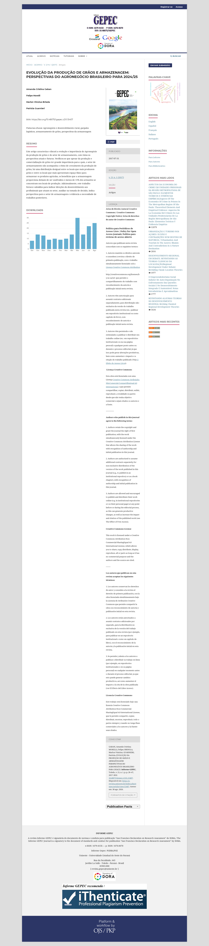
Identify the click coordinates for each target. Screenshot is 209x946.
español (152, 125)
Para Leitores (154, 157)
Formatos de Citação (122, 795)
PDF (112, 142)
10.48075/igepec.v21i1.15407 (121, 778)
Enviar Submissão (160, 65)
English (152, 121)
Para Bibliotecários (157, 166)
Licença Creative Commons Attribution (123, 267)
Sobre (82, 56)
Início (29, 65)
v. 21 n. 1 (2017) (50, 65)
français (153, 130)
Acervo (41, 56)
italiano (152, 134)
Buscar (176, 56)
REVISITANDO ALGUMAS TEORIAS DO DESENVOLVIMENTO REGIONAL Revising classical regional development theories (165, 302)
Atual (29, 56)
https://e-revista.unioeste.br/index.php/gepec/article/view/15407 (122, 784)
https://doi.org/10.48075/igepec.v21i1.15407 (52, 119)
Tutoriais (69, 56)
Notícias (54, 56)
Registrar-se (166, 7)
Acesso (179, 7)
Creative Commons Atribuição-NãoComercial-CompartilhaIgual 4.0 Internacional (123, 383)
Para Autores (154, 161)
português (153, 138)
